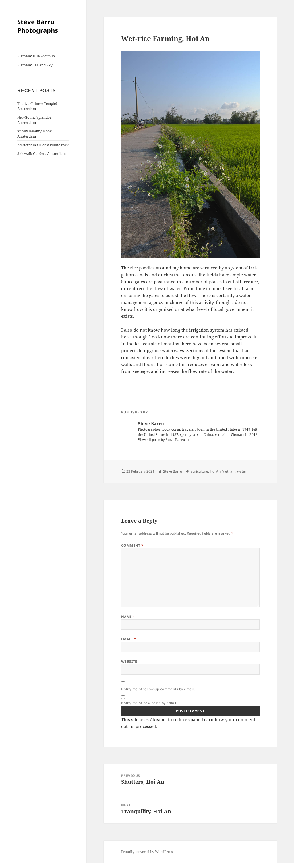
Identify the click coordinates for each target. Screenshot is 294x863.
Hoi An (215, 471)
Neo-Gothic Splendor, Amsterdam (34, 120)
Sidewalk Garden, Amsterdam (41, 153)
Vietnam (228, 471)
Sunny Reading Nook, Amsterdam (35, 134)
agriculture (199, 471)
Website (129, 661)
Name (128, 616)
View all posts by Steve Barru (162, 439)
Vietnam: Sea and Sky (35, 65)
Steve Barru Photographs (37, 25)
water (241, 471)
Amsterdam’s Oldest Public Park (43, 144)
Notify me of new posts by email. (149, 702)
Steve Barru (172, 471)
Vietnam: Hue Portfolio (36, 56)
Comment (132, 545)
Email (128, 639)
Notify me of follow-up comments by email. (158, 689)
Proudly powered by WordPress (147, 851)
